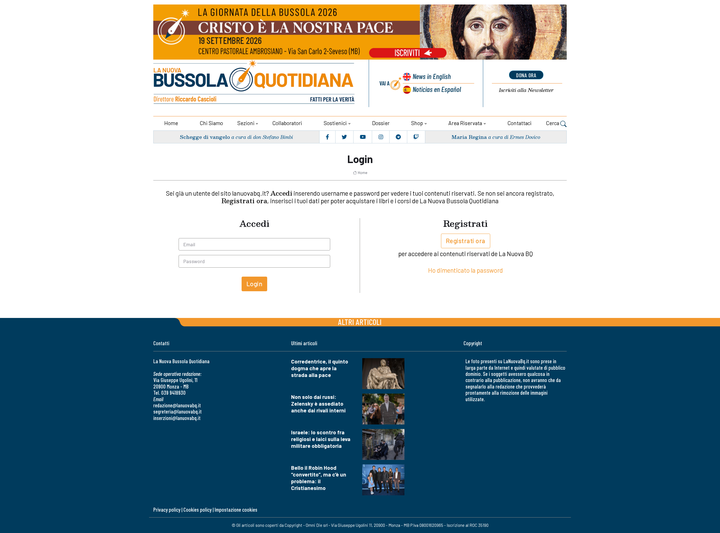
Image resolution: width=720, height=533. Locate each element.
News (432, 76)
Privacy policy (166, 509)
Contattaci (519, 123)
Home (171, 123)
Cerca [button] (553, 123)
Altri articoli (360, 322)
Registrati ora (465, 241)
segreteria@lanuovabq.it (177, 411)
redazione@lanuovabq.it (177, 405)
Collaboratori (287, 123)
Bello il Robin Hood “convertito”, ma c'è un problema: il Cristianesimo (318, 477)
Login (254, 284)
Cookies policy (197, 509)
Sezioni (246, 123)
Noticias (437, 89)
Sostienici (335, 123)
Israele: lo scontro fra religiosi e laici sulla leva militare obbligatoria (320, 439)
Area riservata (465, 123)
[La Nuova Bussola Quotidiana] (254, 83)
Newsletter (526, 90)
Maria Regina (469, 137)
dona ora (526, 75)
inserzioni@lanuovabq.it (177, 418)
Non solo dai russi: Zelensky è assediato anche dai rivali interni (318, 404)
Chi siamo (211, 123)
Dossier (381, 123)
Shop (417, 123)
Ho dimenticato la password (465, 270)
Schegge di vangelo (205, 137)
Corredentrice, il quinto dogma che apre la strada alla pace (319, 368)
